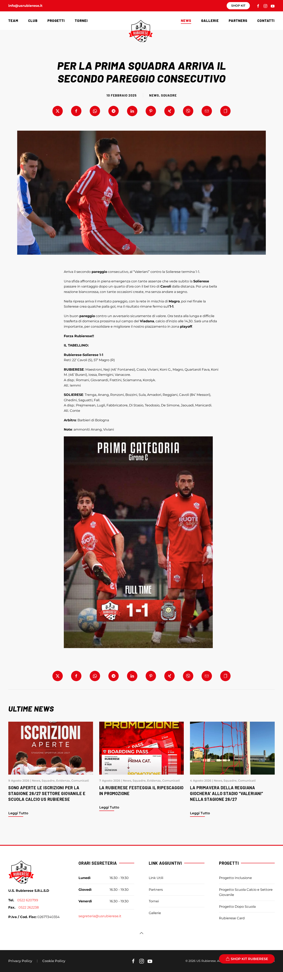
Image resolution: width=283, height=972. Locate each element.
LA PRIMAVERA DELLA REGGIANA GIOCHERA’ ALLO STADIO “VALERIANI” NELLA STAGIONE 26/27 (226, 793)
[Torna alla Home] (141, 31)
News (154, 95)
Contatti (266, 20)
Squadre (169, 95)
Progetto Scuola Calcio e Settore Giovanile (246, 892)
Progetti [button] (56, 20)
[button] (225, 111)
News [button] (186, 20)
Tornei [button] (81, 20)
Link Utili (156, 878)
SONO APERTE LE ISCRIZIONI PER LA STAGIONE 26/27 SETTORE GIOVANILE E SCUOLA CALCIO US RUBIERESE (47, 793)
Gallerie (210, 20)
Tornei (154, 901)
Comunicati (80, 780)
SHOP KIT (238, 5)
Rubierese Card (232, 918)
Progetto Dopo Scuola (237, 907)
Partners (238, 20)
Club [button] (32, 20)
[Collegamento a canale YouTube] (273, 5)
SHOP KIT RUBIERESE (249, 959)
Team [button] (13, 20)
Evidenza (63, 780)
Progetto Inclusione (235, 878)
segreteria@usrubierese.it (100, 916)
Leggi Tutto (18, 813)
